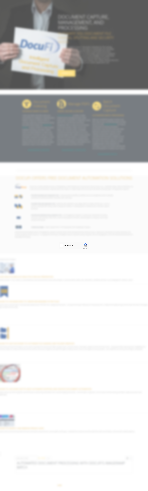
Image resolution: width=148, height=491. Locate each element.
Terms (87, 248)
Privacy (84, 248)
